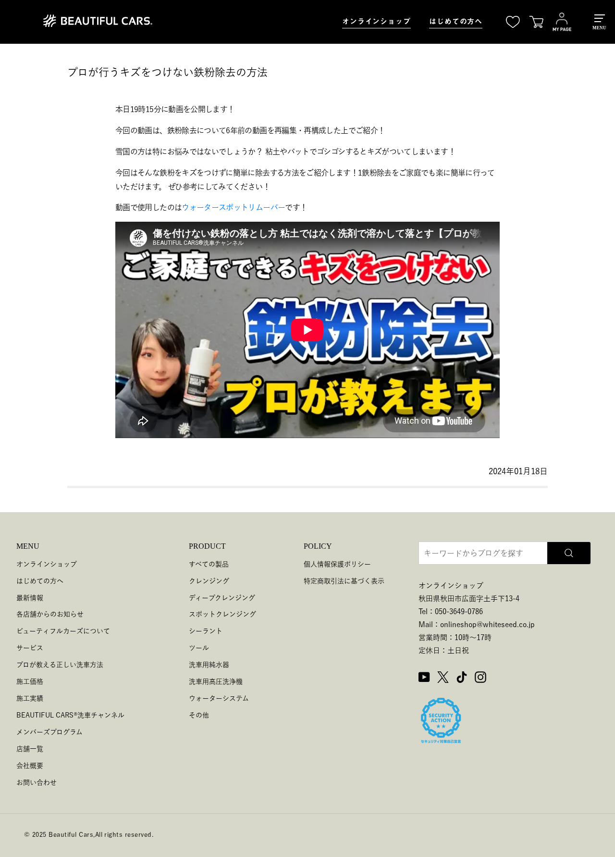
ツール (199, 647)
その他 (199, 715)
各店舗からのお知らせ (50, 614)
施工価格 (29, 681)
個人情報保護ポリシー (337, 564)
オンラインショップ (376, 21)
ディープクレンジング (222, 597)
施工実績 (29, 698)
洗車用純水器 (209, 664)
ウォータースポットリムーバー (233, 207)
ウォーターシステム (219, 698)
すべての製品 (209, 564)
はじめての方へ (455, 21)
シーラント (205, 631)
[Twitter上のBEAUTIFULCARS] (443, 678)
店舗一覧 (29, 748)
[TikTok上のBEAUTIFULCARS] (461, 678)
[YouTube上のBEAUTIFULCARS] (424, 678)
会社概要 (29, 765)
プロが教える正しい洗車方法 (59, 664)
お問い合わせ (36, 782)
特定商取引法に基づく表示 (344, 581)
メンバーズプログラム (49, 732)
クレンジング (209, 581)
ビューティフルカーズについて (63, 631)
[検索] (568, 553)
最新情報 (29, 597)
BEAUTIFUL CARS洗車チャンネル (70, 715)
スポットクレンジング (222, 614)
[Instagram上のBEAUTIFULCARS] (480, 678)
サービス (29, 647)
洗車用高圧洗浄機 (216, 681)
